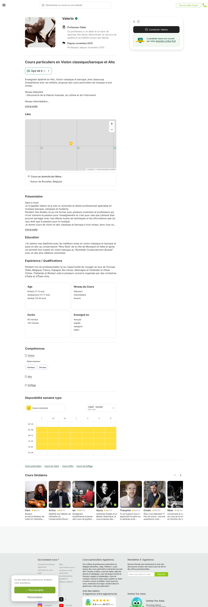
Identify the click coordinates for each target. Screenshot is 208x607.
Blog (61, 564)
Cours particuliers (33, 466)
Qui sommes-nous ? (67, 567)
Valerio (68, 18)
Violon (31, 355)
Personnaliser (34, 597)
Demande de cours (45, 570)
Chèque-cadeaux (66, 582)
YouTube (68, 605)
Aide (39, 573)
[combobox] (75, 5)
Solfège (32, 385)
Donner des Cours (188, 5)
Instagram (48, 605)
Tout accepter (36, 590)
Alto (30, 376)
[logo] (23, 5)
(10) (38, 510)
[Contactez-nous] (205, 5)
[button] (138, 22)
